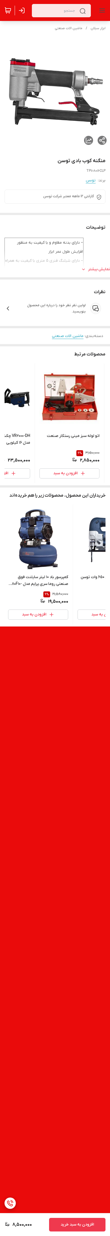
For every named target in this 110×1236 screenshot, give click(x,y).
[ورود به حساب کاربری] (22, 10)
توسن (91, 180)
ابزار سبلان (98, 28)
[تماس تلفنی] (10, 1203)
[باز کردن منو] (100, 10)
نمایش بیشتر (99, 269)
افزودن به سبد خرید (77, 1224)
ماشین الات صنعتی (68, 28)
